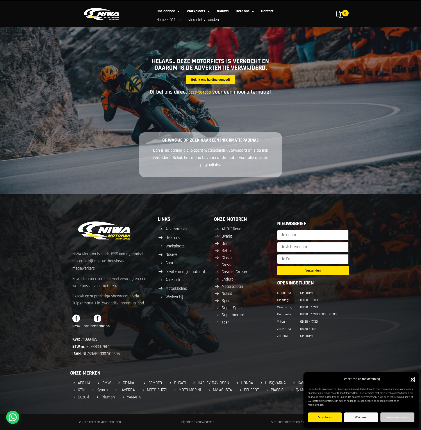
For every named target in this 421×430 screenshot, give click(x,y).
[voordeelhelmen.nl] (97, 318)
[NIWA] (76, 318)
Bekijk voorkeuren (397, 417)
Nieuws (223, 11)
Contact (267, 11)
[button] (412, 379)
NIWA (76, 326)
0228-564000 (200, 92)
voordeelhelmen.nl (97, 326)
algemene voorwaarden (197, 422)
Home (161, 19)
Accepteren (325, 417)
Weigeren (361, 417)
